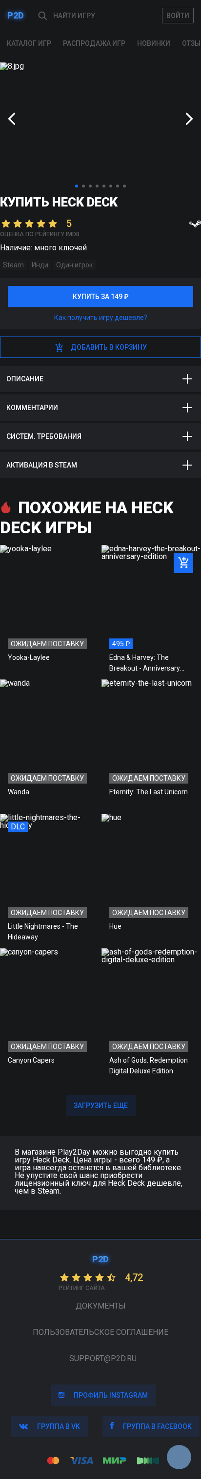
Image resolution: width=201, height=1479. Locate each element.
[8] (124, 186)
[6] (110, 186)
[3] (90, 186)
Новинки (153, 43)
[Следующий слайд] (189, 118)
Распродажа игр (94, 43)
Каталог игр (29, 43)
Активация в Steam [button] (41, 465)
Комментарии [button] (32, 408)
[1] (76, 186)
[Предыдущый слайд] (11, 118)
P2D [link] (15, 15)
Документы (101, 1306)
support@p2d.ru (103, 1358)
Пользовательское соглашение (100, 1332)
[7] (117, 186)
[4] (97, 186)
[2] (83, 186)
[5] (103, 186)
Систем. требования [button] (43, 436)
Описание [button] (24, 379)
